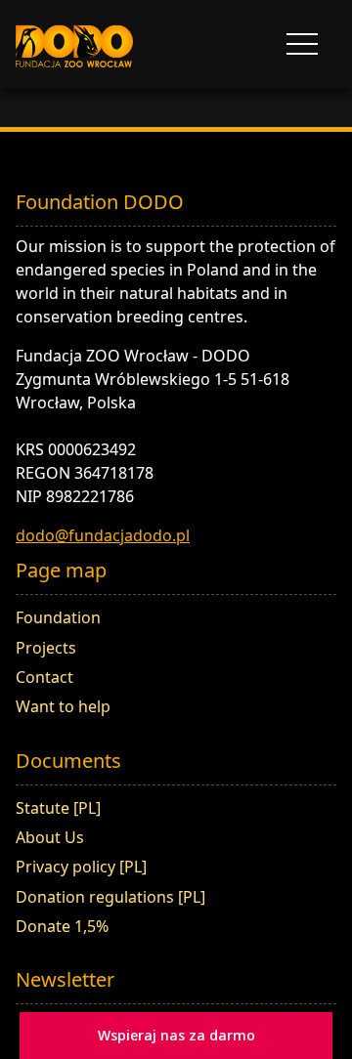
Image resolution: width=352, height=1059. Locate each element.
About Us (50, 837)
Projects (46, 647)
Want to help (63, 706)
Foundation (58, 617)
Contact (44, 677)
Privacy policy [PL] (81, 866)
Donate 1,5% (62, 926)
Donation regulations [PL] (110, 897)
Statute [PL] (58, 808)
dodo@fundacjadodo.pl (103, 535)
